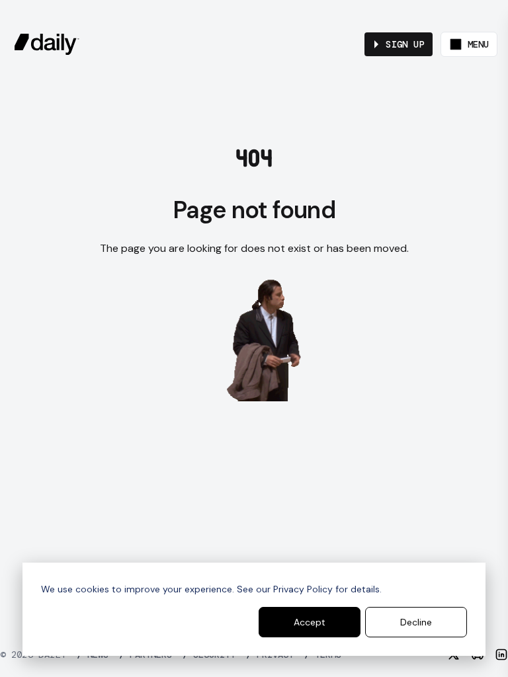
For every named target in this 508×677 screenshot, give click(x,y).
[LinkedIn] (501, 654)
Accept (309, 622)
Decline (416, 622)
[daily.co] (47, 44)
